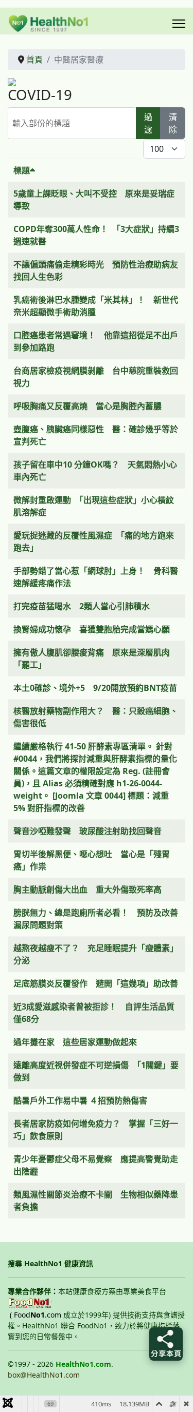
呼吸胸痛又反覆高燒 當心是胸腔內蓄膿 (87, 406)
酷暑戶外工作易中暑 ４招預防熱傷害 (80, 1100)
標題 (21, 170)
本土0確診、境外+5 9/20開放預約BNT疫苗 (95, 687)
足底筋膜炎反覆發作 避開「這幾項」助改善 (95, 983)
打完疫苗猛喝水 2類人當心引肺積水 (81, 606)
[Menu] (178, 23)
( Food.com (35, 1315)
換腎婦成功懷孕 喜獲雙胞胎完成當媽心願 (91, 629)
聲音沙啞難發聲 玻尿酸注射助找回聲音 (87, 831)
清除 (173, 123)
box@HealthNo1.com (44, 1375)
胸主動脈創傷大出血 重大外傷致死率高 (87, 889)
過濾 (148, 123)
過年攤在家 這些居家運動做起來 (75, 1042)
